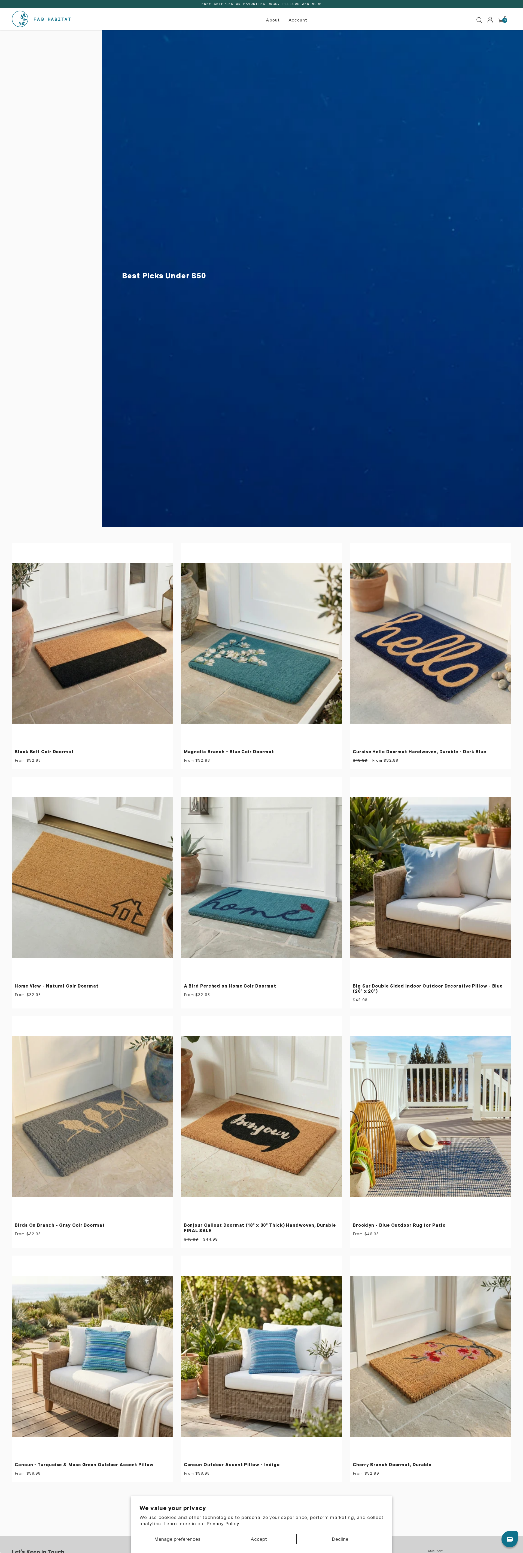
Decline (340, 1539)
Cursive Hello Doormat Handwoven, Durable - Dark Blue (419, 751)
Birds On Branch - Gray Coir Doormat (60, 1225)
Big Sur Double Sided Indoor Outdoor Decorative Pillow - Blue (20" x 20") (428, 988)
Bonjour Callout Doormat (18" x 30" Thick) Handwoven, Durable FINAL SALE (260, 1228)
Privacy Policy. (223, 1523)
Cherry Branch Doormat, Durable (392, 1464)
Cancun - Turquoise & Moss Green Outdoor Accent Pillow (84, 1464)
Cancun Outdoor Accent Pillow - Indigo (232, 1464)
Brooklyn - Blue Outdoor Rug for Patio (399, 1225)
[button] (273, 20)
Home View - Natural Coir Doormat (57, 986)
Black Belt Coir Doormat (44, 751)
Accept (259, 1539)
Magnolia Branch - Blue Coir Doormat (229, 751)
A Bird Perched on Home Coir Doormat (230, 986)
